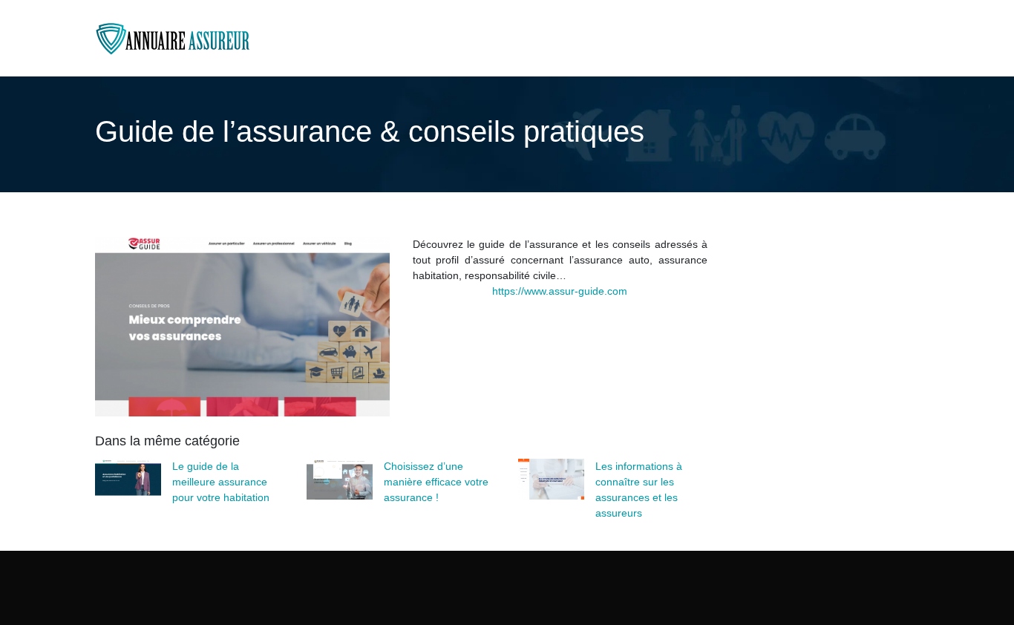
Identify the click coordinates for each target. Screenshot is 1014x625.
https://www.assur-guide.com (559, 291)
